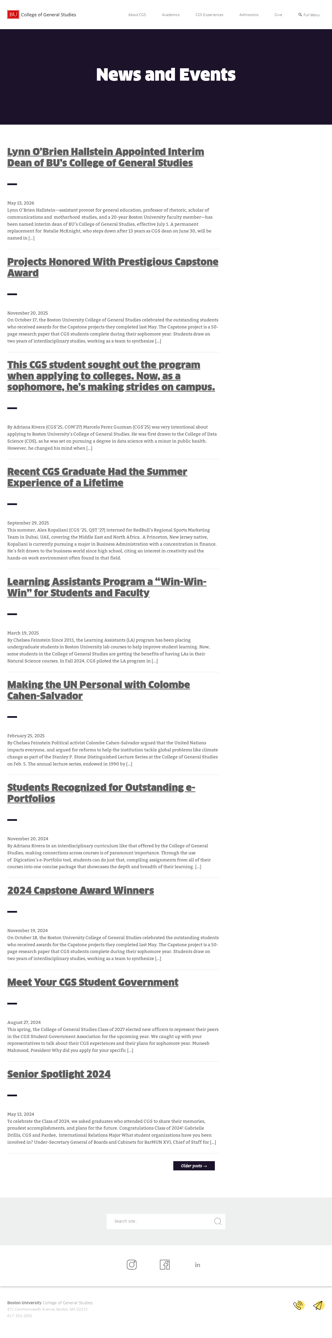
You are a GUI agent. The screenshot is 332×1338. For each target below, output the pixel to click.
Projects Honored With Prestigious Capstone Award (112, 267)
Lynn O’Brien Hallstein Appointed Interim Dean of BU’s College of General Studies (105, 157)
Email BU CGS (319, 1305)
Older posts (194, 1165)
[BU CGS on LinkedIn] (199, 1265)
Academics (171, 15)
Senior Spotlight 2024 (59, 1074)
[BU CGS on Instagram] (133, 1265)
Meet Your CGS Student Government (92, 982)
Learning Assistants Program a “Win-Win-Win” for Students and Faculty (107, 587)
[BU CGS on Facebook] (166, 1265)
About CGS (137, 15)
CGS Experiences (209, 15)
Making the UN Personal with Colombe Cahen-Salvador (98, 690)
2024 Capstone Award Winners (80, 890)
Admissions (249, 15)
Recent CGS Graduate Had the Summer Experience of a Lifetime (97, 477)
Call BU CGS (299, 1305)
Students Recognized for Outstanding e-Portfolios (101, 793)
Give (278, 15)
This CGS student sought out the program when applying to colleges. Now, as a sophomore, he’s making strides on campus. (111, 376)
